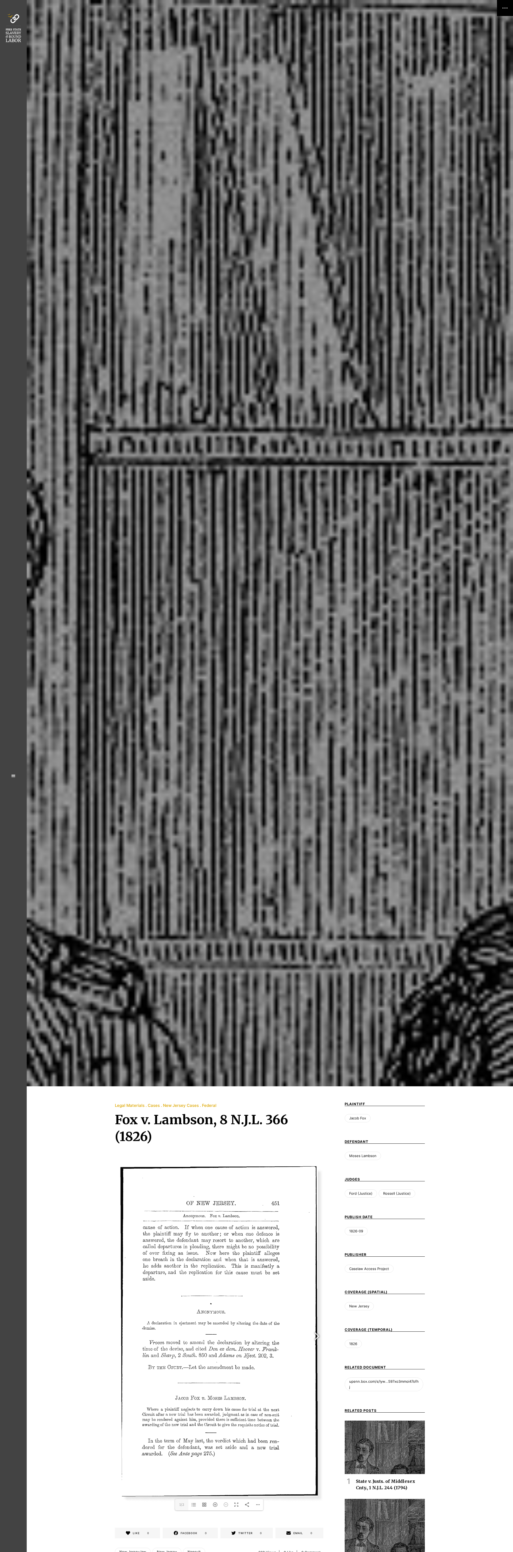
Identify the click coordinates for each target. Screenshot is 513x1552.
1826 (353, 1344)
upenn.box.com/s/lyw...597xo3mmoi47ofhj (384, 1384)
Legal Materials (130, 1105)
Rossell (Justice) (397, 1193)
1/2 (181, 1505)
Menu (13, 776)
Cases (154, 1105)
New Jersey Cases (181, 1105)
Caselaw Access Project (369, 1269)
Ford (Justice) (360, 1193)
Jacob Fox (357, 1118)
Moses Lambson (362, 1156)
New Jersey (359, 1306)
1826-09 (356, 1231)
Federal (209, 1105)
